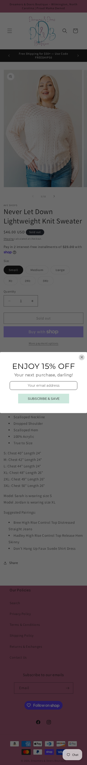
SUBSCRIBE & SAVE (43, 398)
